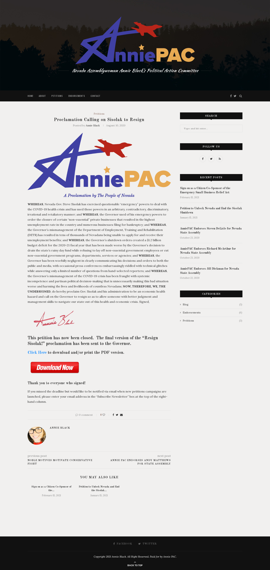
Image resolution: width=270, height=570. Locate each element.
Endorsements (76, 95)
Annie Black (93, 125)
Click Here (37, 353)
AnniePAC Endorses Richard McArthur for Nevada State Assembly (208, 250)
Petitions (57, 95)
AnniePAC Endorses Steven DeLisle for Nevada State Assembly (211, 230)
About (42, 95)
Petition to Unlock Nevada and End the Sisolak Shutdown (211, 210)
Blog (212, 304)
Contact (95, 95)
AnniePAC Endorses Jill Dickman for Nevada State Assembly (209, 270)
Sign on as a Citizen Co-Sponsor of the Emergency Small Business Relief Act (205, 190)
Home (30, 95)
